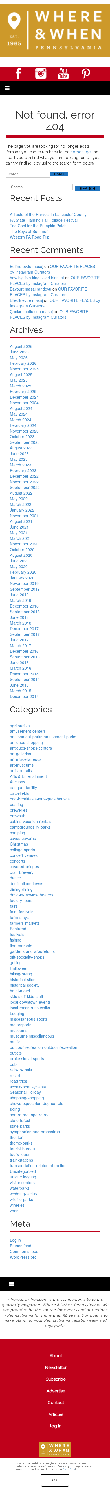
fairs (13, 906)
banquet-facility (23, 787)
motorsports (20, 1024)
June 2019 (19, 594)
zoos (14, 1210)
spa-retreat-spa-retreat (30, 1114)
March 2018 (20, 623)
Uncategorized (23, 1171)
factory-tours (21, 900)
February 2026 (23, 363)
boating (16, 804)
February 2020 (23, 572)
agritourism (20, 725)
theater (16, 1137)
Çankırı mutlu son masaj (31, 311)
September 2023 (25, 442)
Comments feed (24, 1251)
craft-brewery (22, 872)
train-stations (21, 1160)
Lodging (17, 1013)
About (56, 1355)
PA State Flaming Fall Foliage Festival (44, 220)
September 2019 (25, 589)
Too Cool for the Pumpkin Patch (38, 225)
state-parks (20, 1126)
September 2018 (25, 611)
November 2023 (24, 431)
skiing (15, 1109)
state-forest (20, 1120)
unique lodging (23, 1177)
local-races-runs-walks (30, 1007)
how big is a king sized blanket (37, 277)
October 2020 (22, 549)
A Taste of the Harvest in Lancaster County (48, 214)
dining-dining (21, 889)
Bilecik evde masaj (26, 300)
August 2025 (21, 374)
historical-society (24, 985)
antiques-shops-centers (31, 748)
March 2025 (20, 385)
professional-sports (27, 1058)
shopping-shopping (27, 1098)
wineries (17, 1205)
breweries (18, 810)
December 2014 (24, 696)
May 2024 (19, 414)
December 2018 (24, 606)
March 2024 (20, 419)
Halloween (19, 968)
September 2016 (25, 657)
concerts (17, 861)
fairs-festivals (21, 911)
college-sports (22, 849)
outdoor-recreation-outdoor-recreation (43, 1047)
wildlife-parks (21, 1199)
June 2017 (19, 640)
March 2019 (20, 600)
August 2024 (21, 408)
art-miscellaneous (25, 759)
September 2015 (25, 679)
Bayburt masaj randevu (30, 289)
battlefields (19, 793)
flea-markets (21, 945)
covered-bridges (24, 866)
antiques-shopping (26, 742)
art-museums (22, 765)
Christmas (19, 844)
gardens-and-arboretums (32, 951)
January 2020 (22, 577)
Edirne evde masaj (26, 266)
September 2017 (25, 634)
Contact (56, 1402)
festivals (17, 934)
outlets (16, 1053)
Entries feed (20, 1245)
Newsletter (56, 1367)
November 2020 (24, 544)
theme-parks (21, 1143)
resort (15, 1075)
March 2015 (20, 690)
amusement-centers (28, 731)
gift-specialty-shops (27, 957)
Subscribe (56, 1379)
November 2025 (24, 369)
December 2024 (24, 397)
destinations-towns (26, 883)
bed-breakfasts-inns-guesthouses (40, 799)
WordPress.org (23, 1257)
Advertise (56, 1391)
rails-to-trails (21, 1070)
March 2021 (20, 538)
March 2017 (20, 645)
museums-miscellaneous (32, 1036)
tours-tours (19, 1154)
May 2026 (19, 357)
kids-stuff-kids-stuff (26, 996)
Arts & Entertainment (28, 776)
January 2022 (22, 510)
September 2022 (25, 487)
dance (15, 878)
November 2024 (24, 402)
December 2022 (24, 476)
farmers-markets (24, 923)
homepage (81, 152)
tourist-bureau (22, 1148)
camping (17, 832)
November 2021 (24, 515)
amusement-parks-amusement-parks (43, 736)
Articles (56, 1414)
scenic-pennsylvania (28, 1087)
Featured (18, 928)
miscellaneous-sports (29, 1019)
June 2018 (19, 617)
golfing (16, 962)
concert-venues (24, 855)
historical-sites (22, 979)
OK (55, 1480)
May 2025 (19, 380)
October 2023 (22, 436)
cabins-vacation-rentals (30, 821)
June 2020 (19, 561)
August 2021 (21, 521)
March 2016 (20, 668)
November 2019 (24, 583)
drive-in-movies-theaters (31, 895)
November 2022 (24, 481)
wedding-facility (23, 1194)
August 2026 (21, 346)
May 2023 (19, 459)
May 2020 (19, 566)
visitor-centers (22, 1182)
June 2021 (19, 527)
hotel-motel (20, 991)
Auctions (17, 782)
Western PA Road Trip (29, 237)
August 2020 (21, 555)
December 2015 (24, 673)
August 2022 (21, 493)
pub (13, 1064)
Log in (15, 1240)
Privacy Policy (69, 1469)
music (15, 1041)
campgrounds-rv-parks (30, 827)
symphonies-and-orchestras (35, 1131)
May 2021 (19, 532)
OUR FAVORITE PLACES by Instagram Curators (52, 269)
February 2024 (23, 425)
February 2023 (23, 470)
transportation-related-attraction (38, 1165)
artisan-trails (21, 770)
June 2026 (19, 352)
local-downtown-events (30, 1002)
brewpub (17, 815)
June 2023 (19, 453)
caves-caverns (23, 838)
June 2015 (19, 685)
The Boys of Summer (29, 231)
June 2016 (19, 662)
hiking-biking (21, 974)
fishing (15, 940)
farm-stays (19, 917)
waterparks (20, 1188)
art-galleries (20, 753)
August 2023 (21, 448)
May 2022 (19, 498)
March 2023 (20, 465)
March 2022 (20, 504)
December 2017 (24, 628)
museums (18, 1030)
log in (55, 1426)
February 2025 (23, 391)
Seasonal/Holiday (25, 1092)
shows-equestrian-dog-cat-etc (36, 1103)
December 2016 (24, 651)
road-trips (18, 1081)
